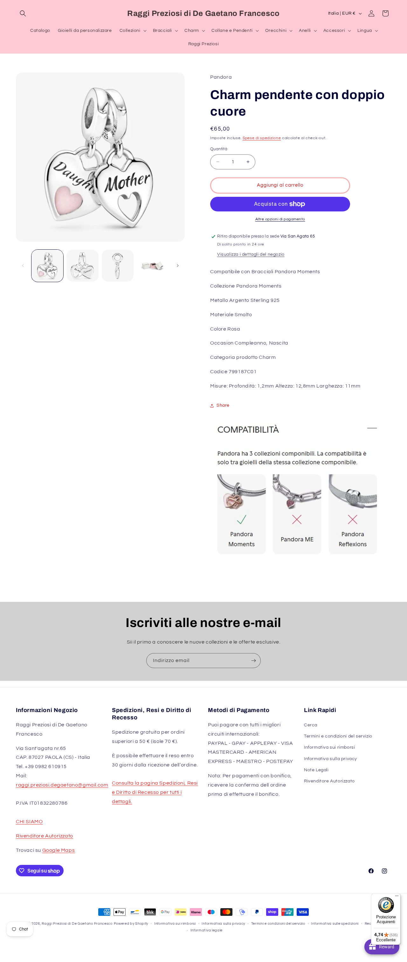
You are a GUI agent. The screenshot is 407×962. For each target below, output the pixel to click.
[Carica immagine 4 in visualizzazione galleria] (153, 265)
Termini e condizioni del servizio (338, 736)
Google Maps (58, 850)
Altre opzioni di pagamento (280, 219)
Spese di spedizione (262, 138)
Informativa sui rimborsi (329, 747)
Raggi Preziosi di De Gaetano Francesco (77, 923)
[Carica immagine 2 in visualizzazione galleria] (82, 265)
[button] (23, 13)
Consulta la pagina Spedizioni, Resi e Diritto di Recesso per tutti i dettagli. (155, 792)
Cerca (310, 725)
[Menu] (397, 897)
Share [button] (223, 405)
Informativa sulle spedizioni (335, 923)
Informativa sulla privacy (330, 759)
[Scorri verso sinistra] (23, 266)
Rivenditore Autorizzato (44, 835)
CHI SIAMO (29, 821)
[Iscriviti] (253, 660)
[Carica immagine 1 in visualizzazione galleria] (47, 265)
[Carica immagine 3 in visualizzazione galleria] (118, 265)
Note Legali (316, 770)
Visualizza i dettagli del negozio (251, 254)
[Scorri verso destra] (178, 266)
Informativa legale (206, 930)
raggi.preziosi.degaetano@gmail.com (62, 784)
